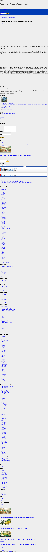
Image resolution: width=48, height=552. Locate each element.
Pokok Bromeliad (4, 435)
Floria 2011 (3, 318)
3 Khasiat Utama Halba (5, 458)
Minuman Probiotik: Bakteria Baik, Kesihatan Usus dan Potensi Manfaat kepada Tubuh (16, 144)
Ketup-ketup (3, 423)
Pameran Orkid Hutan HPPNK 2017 (7, 322)
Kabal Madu (3, 240)
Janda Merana (4, 418)
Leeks (2, 329)
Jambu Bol (3, 237)
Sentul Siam (3, 257)
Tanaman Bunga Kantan (5, 486)
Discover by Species (4, 474)
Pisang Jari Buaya (4, 296)
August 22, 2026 (2, 145)
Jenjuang (3, 420)
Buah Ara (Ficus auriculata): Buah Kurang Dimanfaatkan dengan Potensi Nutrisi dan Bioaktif (17, 549)
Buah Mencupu (4, 217)
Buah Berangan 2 (4, 202)
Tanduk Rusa (3, 450)
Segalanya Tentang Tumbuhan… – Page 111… (12, 168)
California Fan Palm (4, 286)
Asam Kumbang (4, 193)
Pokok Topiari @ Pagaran (5, 485)
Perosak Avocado (4, 484)
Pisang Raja (3, 298)
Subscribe (1, 14)
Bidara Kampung (4, 198)
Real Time (23, 176)
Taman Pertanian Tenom (5, 392)
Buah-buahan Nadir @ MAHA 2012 (6, 315)
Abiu (2, 188)
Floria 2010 (3, 317)
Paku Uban (3, 359)
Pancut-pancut (4, 430)
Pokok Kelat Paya (4, 439)
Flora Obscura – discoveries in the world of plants (9, 307)
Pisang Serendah (4, 301)
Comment (1, 131)
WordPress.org (4, 500)
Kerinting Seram (4, 422)
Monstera (3, 426)
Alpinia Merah (4, 397)
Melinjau (3, 252)
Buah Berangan (4, 201)
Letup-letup (3, 248)
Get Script (21, 176)
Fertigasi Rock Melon (5, 491)
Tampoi (3, 258)
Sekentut (3, 369)
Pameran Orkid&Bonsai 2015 (6, 323)
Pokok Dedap (3, 436)
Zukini (2, 332)
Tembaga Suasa (4, 453)
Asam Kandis (3, 191)
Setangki (3, 370)
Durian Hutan (3, 271)
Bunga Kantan (4, 472)
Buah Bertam (3, 204)
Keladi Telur (3, 282)
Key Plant (3, 479)
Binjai (2, 199)
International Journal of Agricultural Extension (8, 308)
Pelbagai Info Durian (4, 483)
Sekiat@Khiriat (4, 255)
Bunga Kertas (3, 407)
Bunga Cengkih (4, 229)
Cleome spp (3, 412)
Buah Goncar (3, 208)
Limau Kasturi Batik (4, 249)
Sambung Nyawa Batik (5, 368)
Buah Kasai (3, 466)
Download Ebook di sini (5, 9)
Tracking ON (25, 176)
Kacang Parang (4, 347)
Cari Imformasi (4, 473)
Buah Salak (3, 226)
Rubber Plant (3, 445)
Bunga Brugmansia (4, 404)
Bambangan (3, 195)
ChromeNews (10, 551)
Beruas (3, 197)
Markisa (3, 251)
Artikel (2, 142)
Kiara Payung (3, 424)
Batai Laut (3, 400)
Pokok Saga (3, 440)
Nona (2, 254)
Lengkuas (3, 330)
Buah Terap (3, 227)
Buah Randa (3, 221)
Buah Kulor (3, 214)
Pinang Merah (4, 289)
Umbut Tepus (3, 382)
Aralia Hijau (3, 398)
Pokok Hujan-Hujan (4, 438)
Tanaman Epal (4, 494)
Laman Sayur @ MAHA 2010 (6, 319)
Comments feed (4, 499)
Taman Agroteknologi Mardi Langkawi (7, 386)
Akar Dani (3, 396)
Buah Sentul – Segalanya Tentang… (10, 170)
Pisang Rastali (3, 300)
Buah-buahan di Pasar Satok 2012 (6, 228)
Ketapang (3, 246)
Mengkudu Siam (4, 357)
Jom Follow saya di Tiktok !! (5, 262)
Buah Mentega (4, 218)
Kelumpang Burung (4, 244)
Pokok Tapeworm (4, 442)
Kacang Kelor (3, 346)
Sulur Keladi (3, 371)
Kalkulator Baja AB (4, 478)
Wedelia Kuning (4, 454)
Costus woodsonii (4, 413)
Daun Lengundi (4, 343)
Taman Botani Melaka (5, 388)
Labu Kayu (3, 247)
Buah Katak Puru (4, 209)
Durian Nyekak (4, 273)
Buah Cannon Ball (4, 205)
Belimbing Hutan (4, 196)
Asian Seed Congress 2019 (5, 459)
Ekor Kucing (3, 414)
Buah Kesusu (3, 211)
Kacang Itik (3, 345)
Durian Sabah (3, 235)
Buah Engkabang (4, 207)
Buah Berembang (4, 203)
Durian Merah (4, 234)
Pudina (3, 363)
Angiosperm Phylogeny (5, 470)
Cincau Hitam (3, 342)
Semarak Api (3, 447)
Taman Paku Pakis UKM (5, 391)
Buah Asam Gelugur (4, 200)
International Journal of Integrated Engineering (8, 309)
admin (1, 23)
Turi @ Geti (3, 375)
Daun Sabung (3, 344)
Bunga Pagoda (4, 408)
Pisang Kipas (3, 434)
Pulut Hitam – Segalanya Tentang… (12, 169)
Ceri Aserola (3, 231)
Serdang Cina (3, 449)
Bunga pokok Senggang (5, 340)
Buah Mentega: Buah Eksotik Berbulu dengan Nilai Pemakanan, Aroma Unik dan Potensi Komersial (16, 183)
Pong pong (3, 443)
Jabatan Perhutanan (4, 476)
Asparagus (3, 327)
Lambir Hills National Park (12, 113)
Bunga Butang (4, 405)
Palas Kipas (3, 429)
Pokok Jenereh (4, 362)
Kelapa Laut (3, 243)
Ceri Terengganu (4, 232)
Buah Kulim (3, 213)
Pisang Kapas (3, 297)
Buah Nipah (3, 219)
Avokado (3, 194)
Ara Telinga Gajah (4, 189)
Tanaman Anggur (4, 493)
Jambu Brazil (3, 238)
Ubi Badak (3, 376)
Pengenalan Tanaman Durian (6, 460)
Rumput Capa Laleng (5, 367)
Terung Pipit (3, 373)
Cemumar (3, 341)
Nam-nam (3, 253)
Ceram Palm (3, 287)
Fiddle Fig (3, 415)
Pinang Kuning (4, 432)
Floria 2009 (3, 316)
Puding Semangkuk (4, 364)
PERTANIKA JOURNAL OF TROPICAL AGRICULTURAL (9, 310)
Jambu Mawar (4, 239)
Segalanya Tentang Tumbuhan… (14, 4)
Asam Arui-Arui (4, 190)
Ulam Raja (3, 379)
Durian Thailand (4, 275)
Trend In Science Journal (5, 311)
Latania (3, 288)
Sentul (2, 256)
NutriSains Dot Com (4, 481)
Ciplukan (3, 233)
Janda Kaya (3, 417)
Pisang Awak (3, 295)
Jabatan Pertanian (4, 477)
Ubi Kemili (3, 377)
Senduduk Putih (4, 448)
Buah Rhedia (3, 223)
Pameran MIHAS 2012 (5, 321)
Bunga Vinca (3, 410)
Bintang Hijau (3, 113)
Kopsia (2, 425)
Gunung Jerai (6, 113)
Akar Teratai (3, 336)
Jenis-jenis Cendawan (5, 492)
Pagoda (3, 427)
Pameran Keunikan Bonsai (5, 267)
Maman (3, 356)
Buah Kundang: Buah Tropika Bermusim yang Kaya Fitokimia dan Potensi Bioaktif (13, 184)
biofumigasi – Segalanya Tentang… (11, 175)
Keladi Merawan (4, 350)
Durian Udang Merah (5, 276)
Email (1, 134)
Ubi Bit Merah (4, 331)
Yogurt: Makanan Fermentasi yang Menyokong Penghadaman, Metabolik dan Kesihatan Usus (17, 155)
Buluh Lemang (4, 403)
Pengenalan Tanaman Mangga (6, 461)
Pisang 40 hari (4, 294)
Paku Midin (3, 358)
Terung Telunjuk (4, 374)
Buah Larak (3, 215)
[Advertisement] (24, 59)
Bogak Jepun (3, 402)
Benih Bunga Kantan (4, 471)
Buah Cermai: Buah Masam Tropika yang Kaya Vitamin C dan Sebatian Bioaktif (13, 181)
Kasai (2, 241)
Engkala (3, 236)
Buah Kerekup (4, 210)
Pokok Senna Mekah (4, 441)
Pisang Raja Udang (4, 299)
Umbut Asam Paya (4, 381)
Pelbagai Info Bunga (4, 482)
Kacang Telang (4, 348)
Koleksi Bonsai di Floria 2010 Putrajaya (7, 266)
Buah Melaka (3, 216)
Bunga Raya (3, 409)
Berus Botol (3, 401)
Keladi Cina (3, 281)
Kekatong (3, 242)
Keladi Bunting (4, 280)
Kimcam (3, 354)
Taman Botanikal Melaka (5, 389)
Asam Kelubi (3, 192)
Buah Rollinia (3, 224)
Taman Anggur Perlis (5, 387)
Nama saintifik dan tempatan (6, 480)
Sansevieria (3, 446)
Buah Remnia (3, 222)
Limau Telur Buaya (4, 250)
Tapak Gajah (3, 451)
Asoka (2, 399)
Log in (2, 498)
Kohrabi (3, 328)
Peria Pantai (3, 361)
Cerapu (3, 230)
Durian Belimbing (4, 270)
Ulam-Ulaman (4, 380)
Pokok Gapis (3, 437)
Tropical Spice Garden (5, 393)
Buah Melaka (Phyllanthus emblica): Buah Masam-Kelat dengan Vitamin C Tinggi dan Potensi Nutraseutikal (17, 182)
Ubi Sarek (3, 378)
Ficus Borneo (3, 475)
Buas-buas (3, 339)
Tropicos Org (3, 487)
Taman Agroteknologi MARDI (6, 462)
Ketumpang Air (4, 353)
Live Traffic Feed (23, 166)
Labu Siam (3, 355)
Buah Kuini (3, 212)
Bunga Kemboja (4, 406)
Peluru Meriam (4, 431)
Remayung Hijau (4, 365)
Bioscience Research (4, 306)
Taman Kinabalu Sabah (5, 390)
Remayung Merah (4, 366)
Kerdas (3, 352)
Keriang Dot (3, 245)
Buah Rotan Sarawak (5, 225)
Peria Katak (3, 360)
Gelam (2, 416)
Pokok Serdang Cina (4, 290)
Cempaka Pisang (4, 411)
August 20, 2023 (4, 23)
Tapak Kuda (3, 452)
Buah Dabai (3, 206)
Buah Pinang (3, 220)
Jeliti (2, 419)
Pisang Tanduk (4, 302)
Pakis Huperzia (4, 428)
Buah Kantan (3, 338)
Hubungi (3, 10)
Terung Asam (3, 372)
